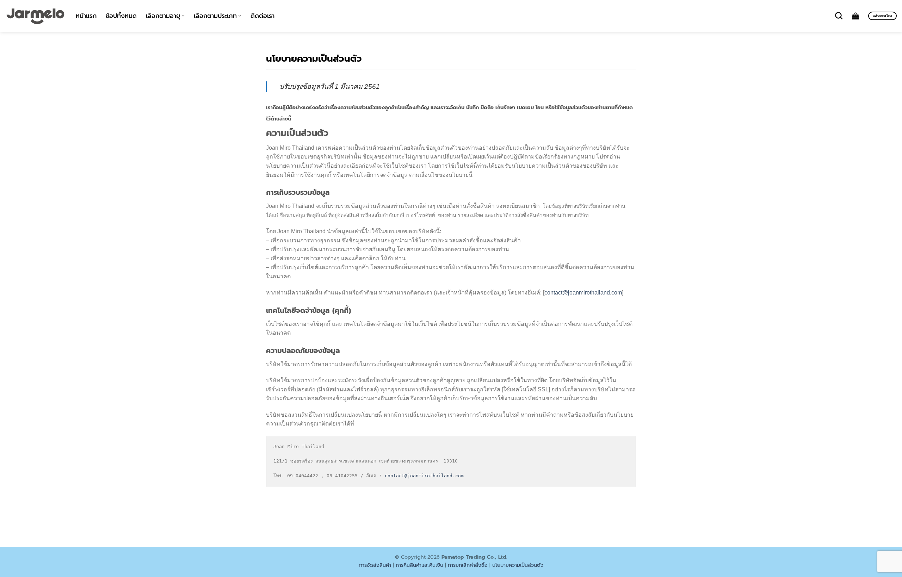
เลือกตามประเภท (215, 15)
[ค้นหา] (838, 16)
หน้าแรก (86, 15)
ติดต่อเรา (262, 15)
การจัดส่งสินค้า (375, 565)
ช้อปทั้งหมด (121, 15)
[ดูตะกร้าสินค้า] (855, 16)
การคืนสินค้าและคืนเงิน (419, 565)
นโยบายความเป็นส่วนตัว (517, 565)
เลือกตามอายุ (163, 15)
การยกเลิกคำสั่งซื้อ (468, 565)
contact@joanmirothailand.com (583, 293)
